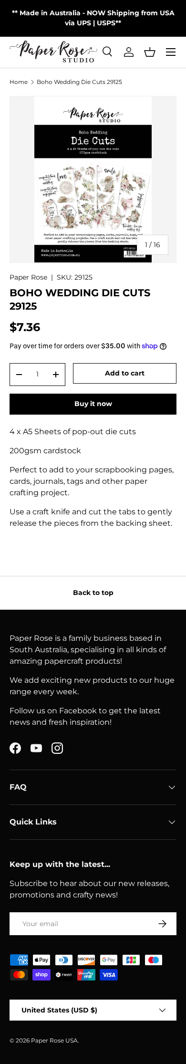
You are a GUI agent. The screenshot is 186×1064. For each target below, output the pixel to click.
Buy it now (93, 403)
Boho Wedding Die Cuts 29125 (79, 82)
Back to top (93, 592)
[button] (149, 52)
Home (19, 82)
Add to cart (125, 373)
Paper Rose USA (54, 1040)
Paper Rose (28, 277)
